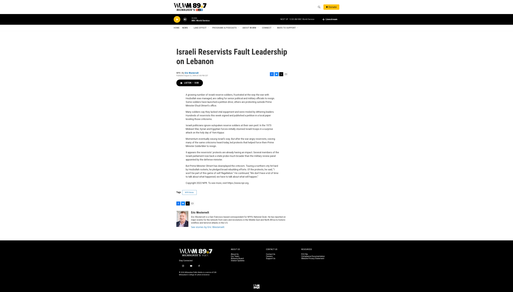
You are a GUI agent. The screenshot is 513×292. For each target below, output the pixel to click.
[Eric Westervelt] (182, 219)
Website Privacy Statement (312, 259)
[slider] (189, 19)
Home (177, 28)
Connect (266, 28)
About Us (235, 254)
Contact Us (270, 254)
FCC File (304, 254)
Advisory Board (237, 259)
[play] (177, 19)
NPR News (189, 192)
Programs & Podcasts (224, 28)
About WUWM (249, 28)
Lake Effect (200, 28)
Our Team (235, 256)
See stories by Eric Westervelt (207, 227)
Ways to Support (286, 28)
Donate (332, 7)
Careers (269, 256)
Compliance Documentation (313, 256)
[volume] (185, 19)
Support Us (270, 259)
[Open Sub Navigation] (190, 28)
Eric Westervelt (192, 73)
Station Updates (237, 261)
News (185, 28)
